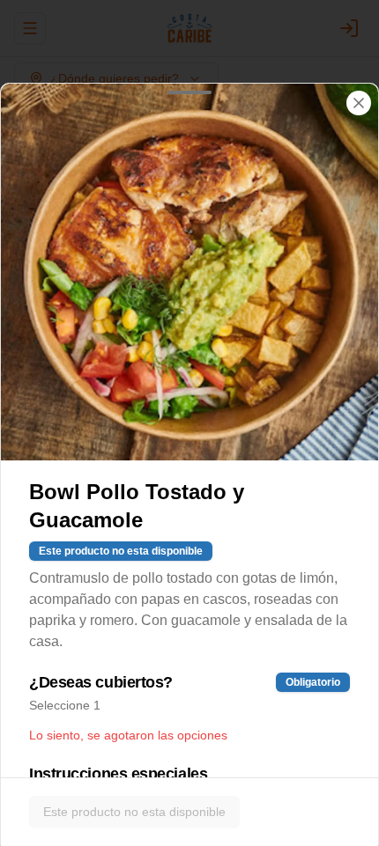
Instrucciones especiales (118, 774)
